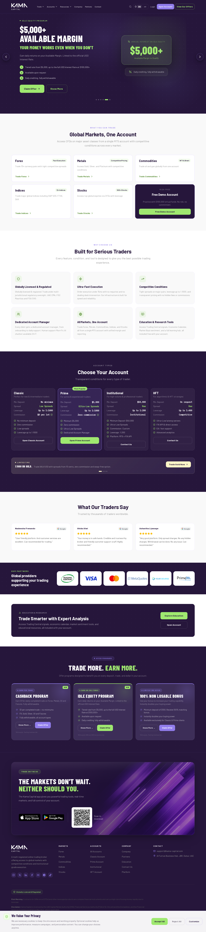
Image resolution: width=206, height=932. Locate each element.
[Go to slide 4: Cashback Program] (106, 471)
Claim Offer (30, 88)
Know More (57, 88)
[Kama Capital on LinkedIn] (26, 875)
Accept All (159, 921)
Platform (126, 872)
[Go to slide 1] (96, 99)
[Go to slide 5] (105, 99)
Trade (39, 7)
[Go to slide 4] (103, 99)
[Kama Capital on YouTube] (38, 875)
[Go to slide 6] (108, 99)
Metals (62, 856)
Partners (88, 7)
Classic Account (97, 856)
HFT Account (96, 872)
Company (78, 7)
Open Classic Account (33, 440)
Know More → (181, 464)
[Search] (130, 6)
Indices (62, 867)
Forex (61, 851)
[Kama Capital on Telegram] (44, 875)
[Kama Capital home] (22, 6)
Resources (64, 7)
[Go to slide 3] (100, 99)
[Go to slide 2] (98, 99)
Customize (194, 921)
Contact (98, 7)
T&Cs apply (19, 732)
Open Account (165, 6)
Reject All (176, 921)
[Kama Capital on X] (19, 875)
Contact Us (126, 444)
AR (145, 7)
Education (126, 861)
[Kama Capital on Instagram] (13, 875)
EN (139, 7)
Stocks (62, 872)
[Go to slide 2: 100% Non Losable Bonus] (102, 471)
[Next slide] (200, 56)
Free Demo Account (165, 211)
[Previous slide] (6, 56)
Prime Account (97, 861)
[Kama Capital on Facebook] (32, 875)
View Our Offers (185, 6)
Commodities (65, 861)
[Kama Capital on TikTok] (50, 875)
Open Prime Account (80, 440)
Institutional (95, 867)
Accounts (51, 7)
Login (152, 7)
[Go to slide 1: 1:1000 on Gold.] (99, 471)
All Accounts (96, 851)
